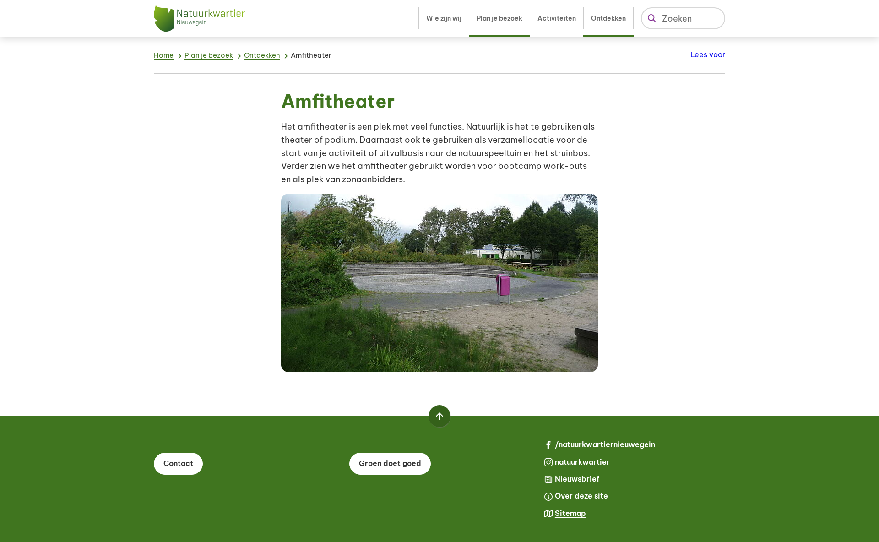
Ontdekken (262, 55)
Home (164, 55)
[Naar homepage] (199, 18)
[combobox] (683, 18)
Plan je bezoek (208, 55)
